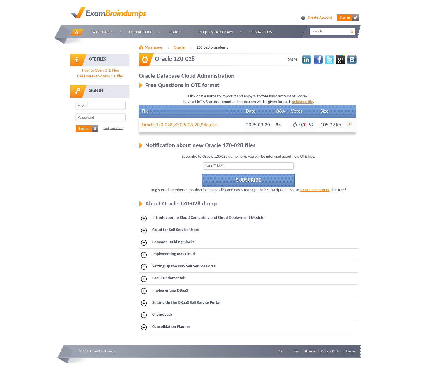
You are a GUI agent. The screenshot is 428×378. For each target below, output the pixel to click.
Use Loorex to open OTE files (100, 76)
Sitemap (309, 351)
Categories (102, 32)
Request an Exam (216, 32)
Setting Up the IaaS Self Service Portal (184, 266)
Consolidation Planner (171, 327)
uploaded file (302, 102)
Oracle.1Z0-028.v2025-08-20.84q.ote (179, 125)
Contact (351, 351)
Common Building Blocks (173, 242)
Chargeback (162, 315)
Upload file (140, 32)
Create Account (320, 17)
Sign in (345, 17)
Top (281, 351)
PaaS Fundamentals (169, 278)
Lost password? (114, 128)
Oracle (179, 47)
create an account (315, 190)
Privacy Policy (330, 351)
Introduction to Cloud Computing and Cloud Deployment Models (208, 218)
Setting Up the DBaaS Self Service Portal (186, 303)
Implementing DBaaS (170, 290)
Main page (153, 47)
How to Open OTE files (100, 70)
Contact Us (260, 32)
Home (77, 32)
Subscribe (248, 180)
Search (175, 32)
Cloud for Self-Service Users (175, 230)
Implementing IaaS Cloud (173, 254)
